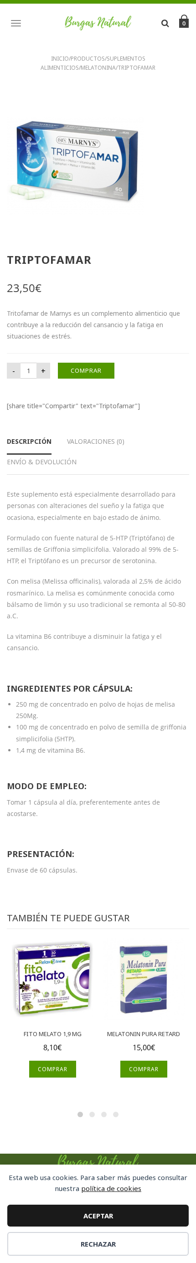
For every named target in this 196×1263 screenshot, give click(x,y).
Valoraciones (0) (95, 441)
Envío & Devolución (42, 461)
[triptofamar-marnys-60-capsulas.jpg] (75, 165)
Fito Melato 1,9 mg (53, 1034)
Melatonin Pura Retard (143, 1034)
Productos (88, 58)
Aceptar (98, 1215)
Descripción (29, 441)
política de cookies (111, 1188)
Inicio (60, 58)
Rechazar (98, 1243)
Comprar (86, 370)
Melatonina (98, 68)
